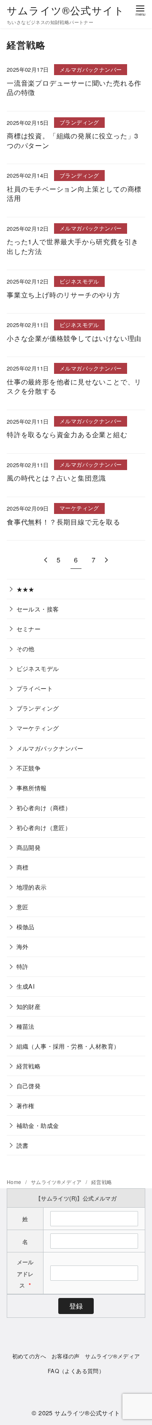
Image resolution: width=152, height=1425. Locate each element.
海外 (22, 946)
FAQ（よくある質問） (76, 1371)
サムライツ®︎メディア (57, 1181)
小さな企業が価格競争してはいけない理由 (74, 338)
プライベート (34, 688)
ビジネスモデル (37, 668)
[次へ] (106, 559)
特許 (22, 966)
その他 (25, 648)
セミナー (28, 628)
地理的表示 (31, 886)
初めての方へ (29, 1356)
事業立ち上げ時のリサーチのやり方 (63, 295)
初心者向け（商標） (43, 807)
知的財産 (28, 1006)
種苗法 (25, 1026)
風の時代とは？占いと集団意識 (56, 478)
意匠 (22, 906)
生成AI (25, 986)
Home (15, 1181)
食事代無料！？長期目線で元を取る (63, 522)
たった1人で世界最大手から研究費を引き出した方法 (72, 246)
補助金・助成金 (37, 1125)
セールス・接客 (37, 608)
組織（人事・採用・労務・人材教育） (68, 1045)
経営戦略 (28, 1065)
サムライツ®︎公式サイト (66, 10)
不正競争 (28, 767)
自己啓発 (28, 1085)
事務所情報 (31, 787)
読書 (22, 1145)
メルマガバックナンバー (49, 748)
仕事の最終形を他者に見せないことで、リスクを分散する (74, 386)
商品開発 (28, 847)
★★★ (25, 588)
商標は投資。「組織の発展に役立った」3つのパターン (72, 140)
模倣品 (25, 926)
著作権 (25, 1105)
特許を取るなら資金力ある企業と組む (67, 434)
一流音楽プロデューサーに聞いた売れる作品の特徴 (74, 87)
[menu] (140, 10)
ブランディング (37, 707)
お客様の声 (66, 1356)
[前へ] (45, 559)
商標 (22, 867)
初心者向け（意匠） (43, 827)
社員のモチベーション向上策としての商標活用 (74, 193)
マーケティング (37, 727)
